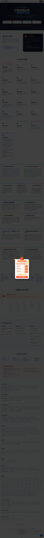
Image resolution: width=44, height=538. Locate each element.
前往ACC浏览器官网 (22, 276)
